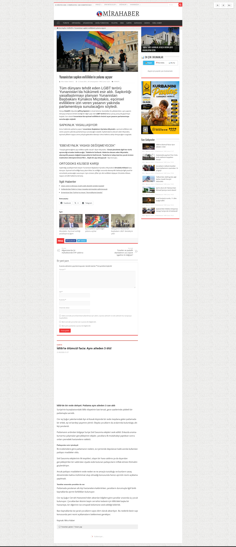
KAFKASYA (138, 23)
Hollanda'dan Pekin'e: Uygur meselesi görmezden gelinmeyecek (84, 189)
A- (218, 5)
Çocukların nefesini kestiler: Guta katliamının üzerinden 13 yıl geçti (167, 168)
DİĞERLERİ (122, 5)
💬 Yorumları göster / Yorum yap (70, 527)
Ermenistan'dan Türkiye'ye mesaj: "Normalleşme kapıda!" (82, 192)
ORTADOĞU (76, 23)
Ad (60, 292)
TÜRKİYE (66, 23)
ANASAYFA (58, 22)
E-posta (62, 300)
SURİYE (129, 23)
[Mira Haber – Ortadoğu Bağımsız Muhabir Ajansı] (118, 13)
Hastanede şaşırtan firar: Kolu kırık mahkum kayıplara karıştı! (167, 157)
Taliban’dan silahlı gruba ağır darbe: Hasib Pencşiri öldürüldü (166, 179)
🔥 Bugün (148, 63)
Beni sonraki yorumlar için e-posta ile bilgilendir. (79, 322)
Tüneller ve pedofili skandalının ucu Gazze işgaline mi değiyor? (123, 251)
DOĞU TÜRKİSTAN (102, 23)
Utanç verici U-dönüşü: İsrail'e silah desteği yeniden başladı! (82, 186)
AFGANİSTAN (88, 23)
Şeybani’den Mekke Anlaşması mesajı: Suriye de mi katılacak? (167, 210)
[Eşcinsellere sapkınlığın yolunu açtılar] (97, 220)
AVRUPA (70, 28)
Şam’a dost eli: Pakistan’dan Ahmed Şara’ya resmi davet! (166, 189)
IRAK (122, 23)
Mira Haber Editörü (67, 81)
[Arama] (180, 5)
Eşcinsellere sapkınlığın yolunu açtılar (94, 229)
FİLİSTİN (114, 23)
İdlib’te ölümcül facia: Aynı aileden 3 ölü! (84, 348)
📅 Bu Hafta (160, 63)
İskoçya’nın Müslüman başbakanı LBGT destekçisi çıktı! (122, 231)
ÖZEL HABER (157, 23)
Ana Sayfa (62, 28)
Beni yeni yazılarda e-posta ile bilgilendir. (76, 326)
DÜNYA (147, 23)
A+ (229, 5)
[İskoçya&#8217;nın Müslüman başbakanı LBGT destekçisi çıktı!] (123, 220)
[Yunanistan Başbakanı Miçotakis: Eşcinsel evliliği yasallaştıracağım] (71, 220)
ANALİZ (98, 5)
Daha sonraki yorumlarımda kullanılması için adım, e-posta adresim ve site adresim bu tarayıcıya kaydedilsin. (95, 317)
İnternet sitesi (64, 308)
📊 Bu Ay (172, 63)
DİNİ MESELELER (110, 5)
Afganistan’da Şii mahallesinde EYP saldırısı (72, 250)
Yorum (62, 269)
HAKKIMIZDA (134, 5)
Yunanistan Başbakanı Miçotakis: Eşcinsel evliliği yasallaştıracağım (69, 231)
